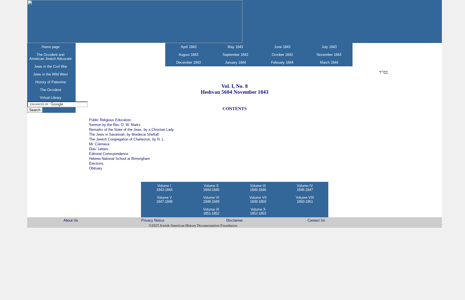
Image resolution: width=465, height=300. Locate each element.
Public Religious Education (110, 120)
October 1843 (282, 55)
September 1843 (235, 55)
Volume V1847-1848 (164, 200)
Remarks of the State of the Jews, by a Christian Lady (131, 130)
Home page (50, 47)
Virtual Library (50, 98)
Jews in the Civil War (50, 66)
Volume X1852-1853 (258, 211)
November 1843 (329, 55)
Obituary (95, 168)
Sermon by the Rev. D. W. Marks (114, 125)
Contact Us (316, 220)
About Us (71, 220)
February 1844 (282, 62)
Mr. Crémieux (99, 144)
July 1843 (329, 47)
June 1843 (282, 47)
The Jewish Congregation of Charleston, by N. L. (127, 139)
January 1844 (235, 62)
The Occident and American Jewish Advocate (50, 57)
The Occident (50, 90)
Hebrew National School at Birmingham (119, 159)
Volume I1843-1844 (164, 188)
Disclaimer (234, 220)
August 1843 (188, 55)
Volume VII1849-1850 (258, 200)
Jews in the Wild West (50, 74)
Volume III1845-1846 (258, 188)
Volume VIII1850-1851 (305, 200)
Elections (96, 163)
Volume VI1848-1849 (211, 200)
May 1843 (235, 47)
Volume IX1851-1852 (211, 211)
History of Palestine (50, 82)
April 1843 (188, 47)
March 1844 (329, 62)
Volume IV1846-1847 (305, 188)
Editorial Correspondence (108, 154)
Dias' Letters (98, 149)
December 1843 (188, 62)
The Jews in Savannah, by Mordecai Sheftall (124, 134)
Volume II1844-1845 (211, 188)
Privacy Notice (152, 220)
